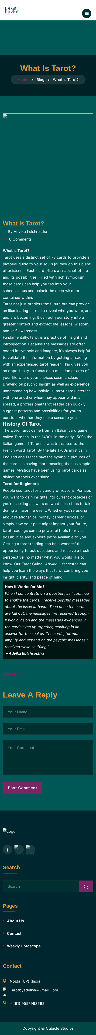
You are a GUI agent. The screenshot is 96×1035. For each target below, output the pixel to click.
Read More (14, 674)
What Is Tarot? (23, 223)
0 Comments (20, 239)
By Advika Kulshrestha (27, 231)
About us (15, 921)
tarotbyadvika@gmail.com (34, 990)
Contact (14, 933)
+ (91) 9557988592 (27, 1003)
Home (23, 79)
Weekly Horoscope (24, 946)
